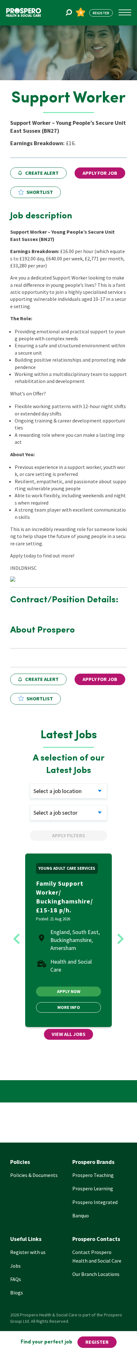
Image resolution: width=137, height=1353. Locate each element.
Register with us (28, 1252)
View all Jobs (68, 1034)
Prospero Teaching (93, 1175)
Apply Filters (68, 835)
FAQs (15, 1279)
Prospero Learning (92, 1188)
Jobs (15, 1266)
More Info (68, 1007)
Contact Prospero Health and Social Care (96, 1256)
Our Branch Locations (95, 1274)
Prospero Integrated (95, 1202)
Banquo (80, 1215)
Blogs (16, 1292)
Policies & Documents (34, 1175)
